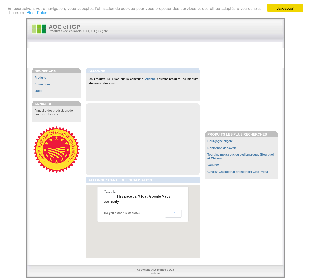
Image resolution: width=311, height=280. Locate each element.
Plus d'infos (36, 12)
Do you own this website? (122, 213)
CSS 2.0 (155, 272)
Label (38, 91)
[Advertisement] (157, 55)
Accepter (285, 8)
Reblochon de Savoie (222, 148)
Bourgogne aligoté (220, 141)
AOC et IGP (64, 27)
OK (173, 213)
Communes (43, 84)
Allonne (150, 79)
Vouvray (213, 165)
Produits (40, 77)
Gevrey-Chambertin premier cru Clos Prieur (237, 172)
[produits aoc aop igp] (39, 29)
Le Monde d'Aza (163, 269)
